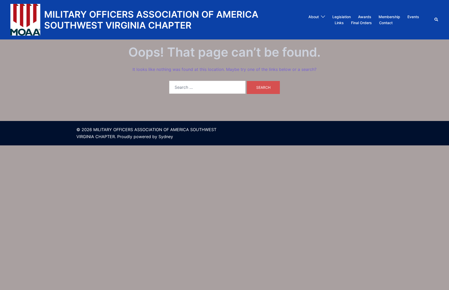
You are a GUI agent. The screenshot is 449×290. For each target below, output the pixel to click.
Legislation (341, 17)
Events (413, 17)
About (313, 17)
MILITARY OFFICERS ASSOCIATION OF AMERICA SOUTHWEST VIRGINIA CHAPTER (151, 20)
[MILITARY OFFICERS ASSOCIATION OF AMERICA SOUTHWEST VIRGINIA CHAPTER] (25, 20)
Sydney (166, 136)
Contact (386, 23)
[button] (436, 20)
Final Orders (361, 23)
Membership (389, 17)
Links (339, 23)
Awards (364, 17)
